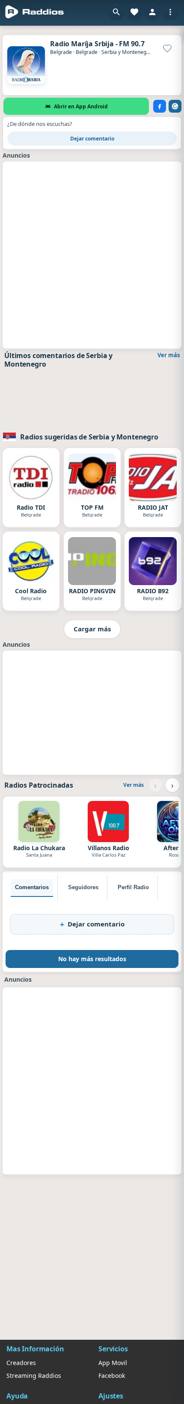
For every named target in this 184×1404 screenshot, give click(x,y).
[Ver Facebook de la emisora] (159, 106)
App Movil (112, 1363)
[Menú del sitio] (170, 12)
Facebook (111, 1375)
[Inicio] (34, 12)
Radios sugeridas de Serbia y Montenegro (89, 437)
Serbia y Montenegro (126, 52)
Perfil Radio (133, 887)
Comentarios (32, 887)
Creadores (21, 1363)
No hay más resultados (92, 959)
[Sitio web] (175, 106)
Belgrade (61, 52)
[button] (116, 12)
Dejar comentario (92, 138)
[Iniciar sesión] (152, 12)
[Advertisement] (92, 254)
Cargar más (92, 628)
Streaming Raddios (33, 1375)
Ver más (168, 355)
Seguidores (83, 887)
